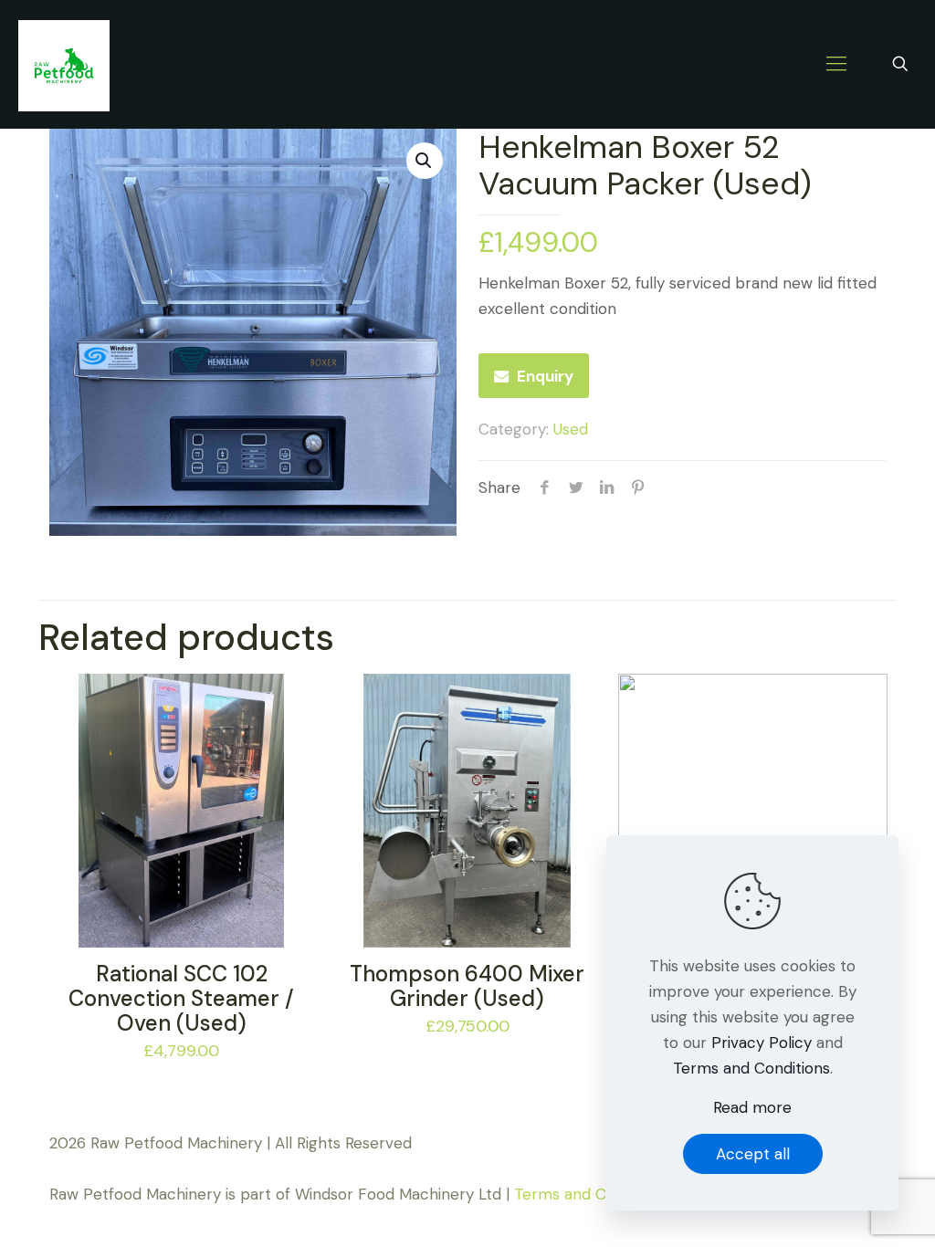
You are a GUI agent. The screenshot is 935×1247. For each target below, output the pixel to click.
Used (570, 429)
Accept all (753, 1154)
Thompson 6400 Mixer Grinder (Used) (467, 985)
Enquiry (545, 376)
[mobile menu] (836, 63)
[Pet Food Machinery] (64, 64)
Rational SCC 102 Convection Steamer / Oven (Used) (181, 998)
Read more (752, 1107)
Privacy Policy (761, 1042)
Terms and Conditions (592, 1194)
